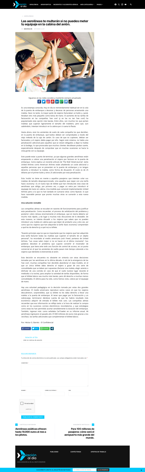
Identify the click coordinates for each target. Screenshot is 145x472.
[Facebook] (115, 4)
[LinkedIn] (57, 102)
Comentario (25, 363)
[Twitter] (119, 4)
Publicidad (54, 452)
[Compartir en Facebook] (26, 328)
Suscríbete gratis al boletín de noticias (53, 470)
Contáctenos (75, 452)
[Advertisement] (115, 409)
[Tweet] (35, 328)
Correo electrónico (51, 390)
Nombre (23, 390)
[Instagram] (122, 4)
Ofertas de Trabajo (98, 452)
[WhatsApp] (61, 102)
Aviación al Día (28, 28)
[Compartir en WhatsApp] (45, 328)
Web (70, 390)
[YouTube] (125, 4)
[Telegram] (66, 102)
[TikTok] (70, 102)
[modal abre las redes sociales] (52, 328)
